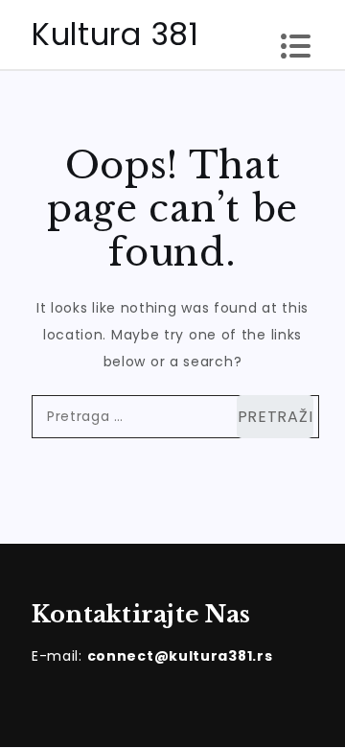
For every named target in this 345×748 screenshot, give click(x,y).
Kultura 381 (115, 34)
